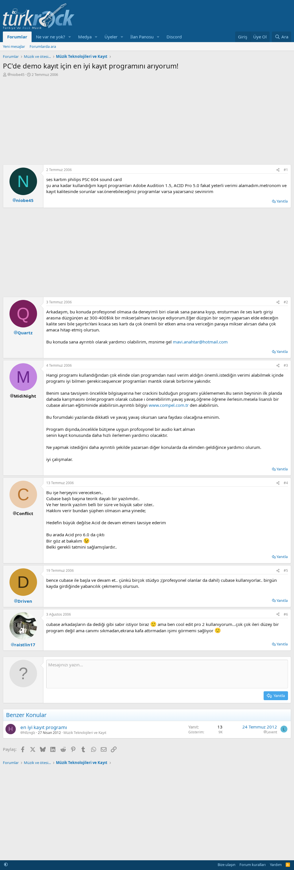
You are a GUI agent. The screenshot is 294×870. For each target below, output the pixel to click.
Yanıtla (282, 201)
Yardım (276, 864)
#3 (286, 365)
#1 (286, 169)
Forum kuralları (252, 864)
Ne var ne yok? (50, 37)
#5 (286, 570)
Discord (174, 37)
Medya (85, 37)
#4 (286, 482)
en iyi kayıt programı (43, 727)
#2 (286, 302)
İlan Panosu (142, 37)
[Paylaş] (278, 170)
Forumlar (17, 37)
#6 (286, 614)
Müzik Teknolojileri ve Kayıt (84, 732)
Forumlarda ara (43, 46)
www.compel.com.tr (169, 405)
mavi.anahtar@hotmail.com (200, 342)
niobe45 (17, 74)
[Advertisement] (147, 120)
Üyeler (111, 37)
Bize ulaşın (226, 864)
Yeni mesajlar (14, 46)
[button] (70, 37)
